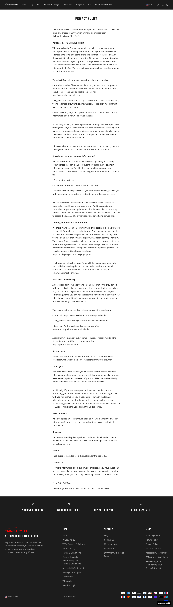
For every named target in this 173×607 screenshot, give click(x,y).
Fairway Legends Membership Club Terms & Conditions (71, 560)
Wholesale (67, 581)
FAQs (64, 535)
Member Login (69, 585)
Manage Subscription (72, 572)
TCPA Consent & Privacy (73, 544)
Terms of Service (153, 548)
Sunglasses (80, 5)
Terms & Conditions (71, 552)
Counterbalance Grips (51, 5)
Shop (31, 5)
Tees (38, 5)
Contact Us (67, 576)
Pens (89, 5)
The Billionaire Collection (103, 5)
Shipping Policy (153, 535)
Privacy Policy (68, 539)
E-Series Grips (67, 5)
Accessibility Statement (73, 568)
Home (24, 5)
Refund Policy (68, 548)
